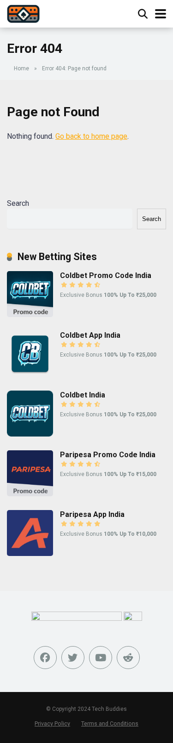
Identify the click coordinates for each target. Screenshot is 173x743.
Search (18, 203)
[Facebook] (45, 657)
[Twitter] (72, 657)
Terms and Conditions (109, 723)
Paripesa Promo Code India (107, 454)
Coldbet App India (90, 335)
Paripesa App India (92, 514)
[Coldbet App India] (30, 374)
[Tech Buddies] (23, 12)
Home (21, 68)
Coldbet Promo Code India (105, 275)
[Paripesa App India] (30, 553)
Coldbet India (82, 395)
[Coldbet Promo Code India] (30, 314)
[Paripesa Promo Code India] (30, 493)
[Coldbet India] (30, 434)
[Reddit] (128, 657)
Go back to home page (91, 136)
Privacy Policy (52, 723)
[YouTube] (100, 657)
